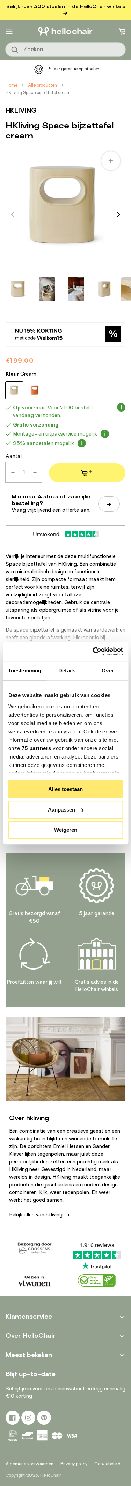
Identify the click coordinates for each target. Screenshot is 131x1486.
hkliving (21, 110)
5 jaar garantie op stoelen (74, 68)
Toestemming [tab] (24, 670)
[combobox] (65, 49)
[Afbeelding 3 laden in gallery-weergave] (76, 289)
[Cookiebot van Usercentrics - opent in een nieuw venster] (93, 651)
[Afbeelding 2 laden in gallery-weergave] (47, 289)
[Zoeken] (15, 50)
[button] (9, 31)
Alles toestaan (65, 789)
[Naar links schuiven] (13, 214)
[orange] (34, 390)
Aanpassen (61, 810)
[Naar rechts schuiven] (118, 214)
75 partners (36, 748)
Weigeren (65, 830)
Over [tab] (108, 670)
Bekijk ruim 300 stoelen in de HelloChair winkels (65, 6)
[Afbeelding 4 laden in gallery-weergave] (104, 289)
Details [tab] (66, 670)
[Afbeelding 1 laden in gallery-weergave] (18, 289)
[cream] (14, 390)
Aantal (14, 456)
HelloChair (50, 1475)
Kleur (21, 374)
